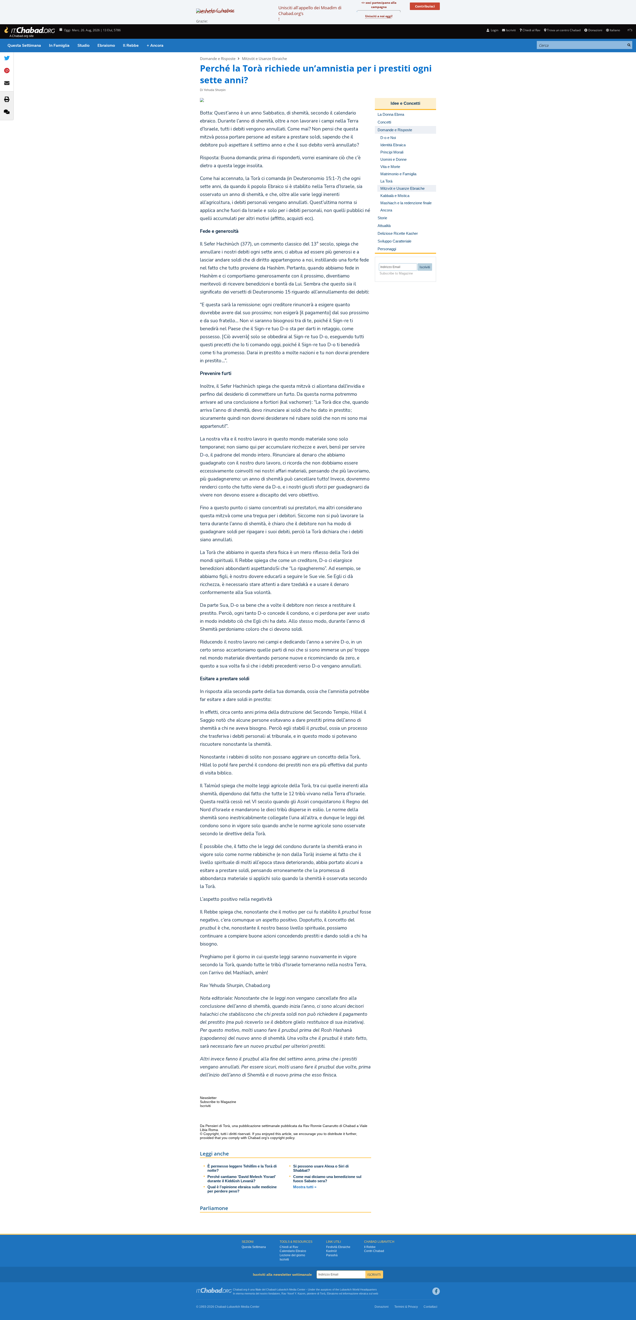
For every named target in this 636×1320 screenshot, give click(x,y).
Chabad (271, 1289)
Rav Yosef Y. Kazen (293, 1293)
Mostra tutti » (304, 1187)
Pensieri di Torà (217, 1126)
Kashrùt (331, 1251)
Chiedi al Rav (531, 30)
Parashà (332, 1255)
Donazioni (595, 30)
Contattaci (430, 1306)
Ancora (386, 210)
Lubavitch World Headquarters (358, 1289)
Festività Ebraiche (338, 1247)
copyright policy (282, 1138)
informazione (350, 1293)
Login (494, 30)
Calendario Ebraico (293, 1251)
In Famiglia (59, 45)
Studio (83, 45)
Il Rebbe (131, 45)
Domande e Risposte (217, 58)
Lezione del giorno (292, 1255)
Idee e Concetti (405, 103)
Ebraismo (106, 45)
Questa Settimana (24, 45)
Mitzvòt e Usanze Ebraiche (264, 58)
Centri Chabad (374, 1251)
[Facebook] (436, 1291)
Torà (322, 1293)
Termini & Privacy (406, 1306)
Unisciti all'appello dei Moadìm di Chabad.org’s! (309, 13)
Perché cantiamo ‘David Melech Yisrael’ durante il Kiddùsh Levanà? (241, 1178)
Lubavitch (282, 1289)
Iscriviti (284, 1259)
